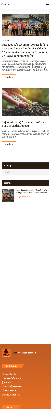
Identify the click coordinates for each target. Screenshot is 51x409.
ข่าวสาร (6, 40)
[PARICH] (5, 4)
